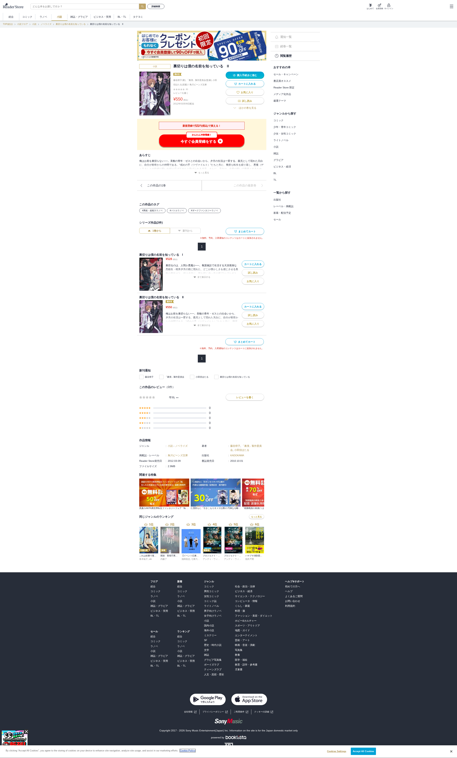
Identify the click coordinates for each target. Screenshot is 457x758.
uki (150, 559)
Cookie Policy (187, 750)
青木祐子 (143, 559)
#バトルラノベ (177, 210)
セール (277, 219)
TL (275, 179)
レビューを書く (180, 93)
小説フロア (22, 24)
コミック (278, 120)
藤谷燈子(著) (179, 80)
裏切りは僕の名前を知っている (71, 24)
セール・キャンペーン (285, 74)
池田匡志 (186, 559)
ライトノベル (280, 140)
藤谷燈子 (149, 377)
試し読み (247, 100)
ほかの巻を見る (247, 107)
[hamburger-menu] (451, 6)
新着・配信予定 (282, 212)
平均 (172, 397)
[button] (263, 711)
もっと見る (203, 172)
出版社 (277, 199)
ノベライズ (46, 24)
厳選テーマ (279, 100)
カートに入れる (247, 83)
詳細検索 (156, 6)
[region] (228, 751)
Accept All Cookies (363, 751)
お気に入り (247, 92)
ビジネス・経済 (282, 166)
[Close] (451, 751)
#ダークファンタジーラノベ (204, 210)
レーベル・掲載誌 (283, 206)
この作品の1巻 (156, 185)
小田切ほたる (202, 377)
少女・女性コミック (284, 133)
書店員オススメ (282, 80)
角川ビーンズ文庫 (198, 84)
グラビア (278, 160)
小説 (34, 24)
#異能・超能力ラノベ (152, 210)
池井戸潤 (249, 559)
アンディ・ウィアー (212, 559)
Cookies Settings (336, 751)
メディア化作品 (282, 94)
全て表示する (203, 277)
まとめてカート (247, 231)
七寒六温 (195, 559)
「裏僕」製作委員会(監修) (199, 80)
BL (275, 173)
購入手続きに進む (247, 75)
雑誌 (275, 153)
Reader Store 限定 (283, 87)
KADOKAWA (237, 455)
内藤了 (163, 559)
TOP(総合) (8, 24)
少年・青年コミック (284, 127)
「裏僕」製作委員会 (174, 377)
